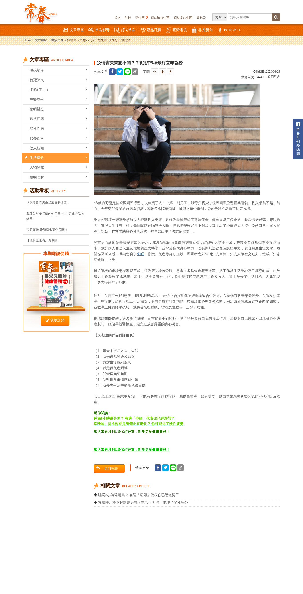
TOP (294, 566)
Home (27, 40)
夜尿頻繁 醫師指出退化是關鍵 (47, 229)
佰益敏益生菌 (160, 17)
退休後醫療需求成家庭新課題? (47, 203)
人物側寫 (37, 167)
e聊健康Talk (39, 90)
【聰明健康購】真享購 (41, 240)
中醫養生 (37, 99)
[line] (127, 71)
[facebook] (112, 71)
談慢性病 (37, 128)
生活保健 (57, 40)
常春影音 (102, 30)
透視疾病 (37, 119)
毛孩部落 (37, 70)
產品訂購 (154, 30)
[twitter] (119, 71)
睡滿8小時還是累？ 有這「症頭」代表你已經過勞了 (138, 495)
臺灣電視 (180, 30)
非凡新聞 (205, 30)
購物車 (141, 17)
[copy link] (135, 71)
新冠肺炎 (37, 80)
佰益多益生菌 (183, 17)
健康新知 (37, 148)
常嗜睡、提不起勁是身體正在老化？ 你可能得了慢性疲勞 (143, 502)
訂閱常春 (128, 30)
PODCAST (232, 30)
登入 (117, 17)
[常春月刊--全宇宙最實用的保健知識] (40, 12)
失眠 (140, 253)
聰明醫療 (37, 109)
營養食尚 (37, 138)
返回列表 (274, 77)
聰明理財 (37, 177)
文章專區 (77, 30)
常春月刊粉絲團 (298, 142)
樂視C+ (202, 17)
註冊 (128, 17)
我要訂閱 (57, 320)
